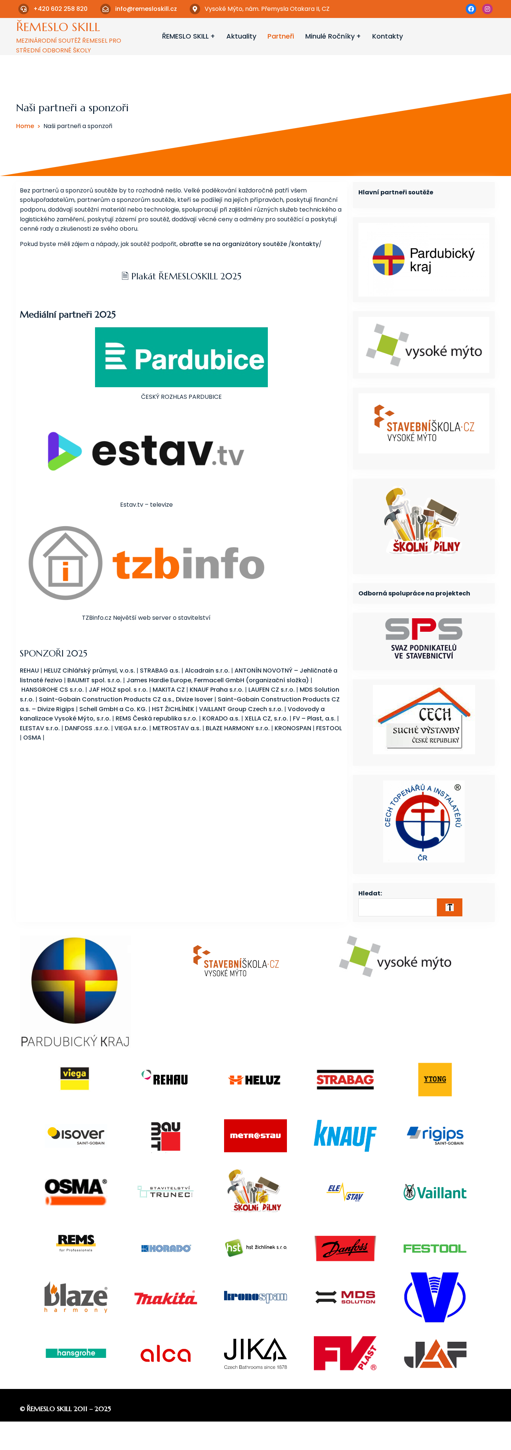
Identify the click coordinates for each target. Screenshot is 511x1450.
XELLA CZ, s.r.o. (266, 718)
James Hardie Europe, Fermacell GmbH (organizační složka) (217, 680)
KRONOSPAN (293, 728)
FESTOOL (329, 728)
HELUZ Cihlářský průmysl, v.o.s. (89, 670)
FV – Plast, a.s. (315, 718)
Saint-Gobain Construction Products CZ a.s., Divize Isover (126, 699)
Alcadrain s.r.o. (207, 670)
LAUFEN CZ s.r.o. (271, 689)
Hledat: (370, 893)
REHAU (29, 670)
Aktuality (241, 36)
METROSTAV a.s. (177, 728)
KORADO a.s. (221, 718)
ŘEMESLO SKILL (58, 26)
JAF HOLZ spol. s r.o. (118, 689)
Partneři (280, 36)
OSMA (32, 737)
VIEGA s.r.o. (131, 728)
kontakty (305, 244)
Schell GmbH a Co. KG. (113, 709)
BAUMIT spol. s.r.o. (94, 680)
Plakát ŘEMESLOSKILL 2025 (185, 276)
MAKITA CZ (169, 689)
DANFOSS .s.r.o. (87, 728)
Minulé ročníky (330, 36)
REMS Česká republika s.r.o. (157, 718)
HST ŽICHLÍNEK (173, 709)
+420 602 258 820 (60, 8)
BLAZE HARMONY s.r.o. (238, 728)
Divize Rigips (55, 709)
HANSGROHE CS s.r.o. (52, 689)
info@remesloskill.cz (146, 8)
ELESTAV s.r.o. (40, 728)
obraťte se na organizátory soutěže (233, 244)
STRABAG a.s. (160, 670)
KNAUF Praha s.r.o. (217, 689)
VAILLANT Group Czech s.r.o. (241, 709)
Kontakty (387, 36)
